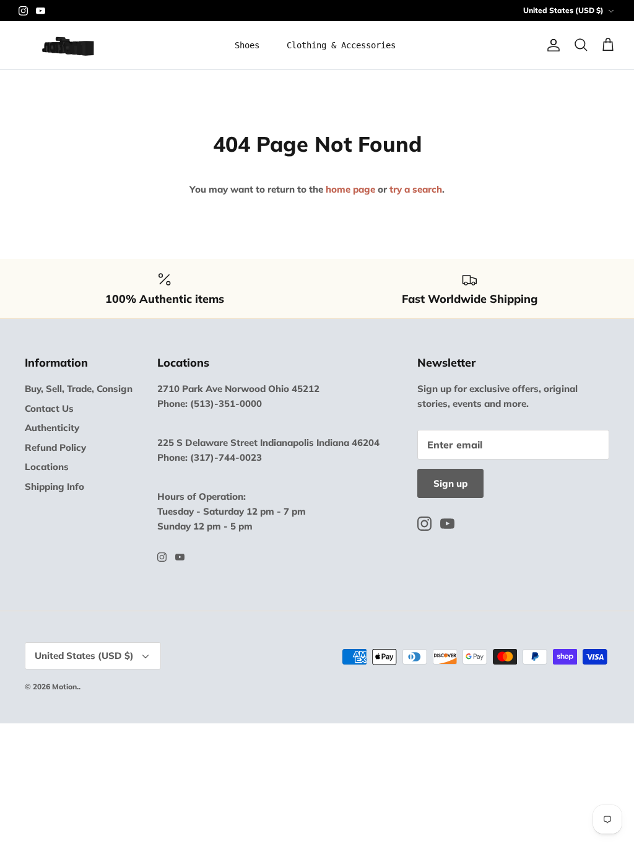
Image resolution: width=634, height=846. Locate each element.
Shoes (247, 45)
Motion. (65, 686)
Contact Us (49, 408)
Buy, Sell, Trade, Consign (78, 389)
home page (350, 189)
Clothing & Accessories (341, 45)
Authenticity (52, 428)
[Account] (551, 45)
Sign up (450, 483)
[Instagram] (23, 10)
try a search (415, 189)
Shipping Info (54, 486)
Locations (47, 467)
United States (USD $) (563, 10)
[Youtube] (40, 10)
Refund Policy (55, 447)
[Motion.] (67, 45)
